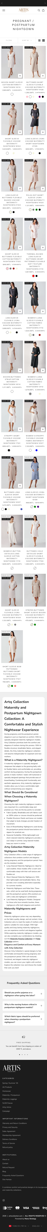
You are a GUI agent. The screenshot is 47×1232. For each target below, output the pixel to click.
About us (5, 1159)
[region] (23, 1043)
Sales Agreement (8, 1131)
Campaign (6, 1111)
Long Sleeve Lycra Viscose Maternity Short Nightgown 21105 (35, 142)
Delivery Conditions (9, 1139)
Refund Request (8, 1167)
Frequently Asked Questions (13, 1175)
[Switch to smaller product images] (43, 40)
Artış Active (6, 1107)
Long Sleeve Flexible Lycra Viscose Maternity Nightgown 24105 (12, 321)
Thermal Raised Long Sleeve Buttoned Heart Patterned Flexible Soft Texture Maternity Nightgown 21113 (35, 261)
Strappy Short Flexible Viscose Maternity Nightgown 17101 (12, 439)
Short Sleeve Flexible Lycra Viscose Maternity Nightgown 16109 (12, 613)
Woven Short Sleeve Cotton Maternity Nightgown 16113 (12, 84)
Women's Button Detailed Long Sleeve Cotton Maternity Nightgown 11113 (12, 556)
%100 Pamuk (7, 1103)
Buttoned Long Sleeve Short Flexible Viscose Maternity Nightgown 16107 (12, 497)
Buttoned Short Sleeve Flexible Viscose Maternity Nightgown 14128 (35, 86)
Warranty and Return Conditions (14, 1123)
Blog (4, 1171)
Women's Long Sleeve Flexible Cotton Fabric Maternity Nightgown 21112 (35, 323)
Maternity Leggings (9, 1099)
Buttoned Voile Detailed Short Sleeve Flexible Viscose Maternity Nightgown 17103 (35, 556)
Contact (5, 1163)
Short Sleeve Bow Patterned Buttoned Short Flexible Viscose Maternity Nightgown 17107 (12, 673)
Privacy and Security (9, 1127)
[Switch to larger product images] (39, 40)
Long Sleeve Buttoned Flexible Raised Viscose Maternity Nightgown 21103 (12, 200)
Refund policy (7, 1147)
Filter (9, 40)
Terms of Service (8, 1143)
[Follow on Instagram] (3, 1200)
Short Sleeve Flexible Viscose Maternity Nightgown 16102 (12, 142)
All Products (7, 1087)
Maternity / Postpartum (11, 1095)
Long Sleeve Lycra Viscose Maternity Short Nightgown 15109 (35, 496)
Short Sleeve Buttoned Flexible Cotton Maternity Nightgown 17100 (12, 257)
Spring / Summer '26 (10, 1083)
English (36, 1226)
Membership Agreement (11, 1135)
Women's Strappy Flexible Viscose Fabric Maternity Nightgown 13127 (35, 439)
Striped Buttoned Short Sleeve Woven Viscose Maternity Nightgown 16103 (35, 613)
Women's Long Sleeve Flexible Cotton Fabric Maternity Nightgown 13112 (35, 382)
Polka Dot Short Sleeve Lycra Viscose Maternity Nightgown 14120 (35, 198)
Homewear (6, 1091)
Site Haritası (7, 1179)
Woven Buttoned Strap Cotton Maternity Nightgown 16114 (12, 380)
